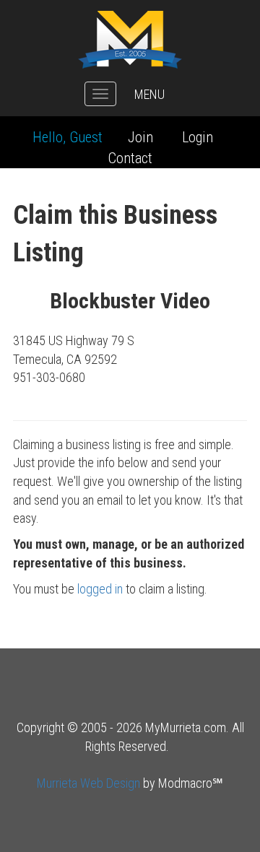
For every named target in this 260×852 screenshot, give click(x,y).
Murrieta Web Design (88, 783)
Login (197, 137)
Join (140, 137)
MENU (149, 94)
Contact (130, 158)
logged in (100, 588)
